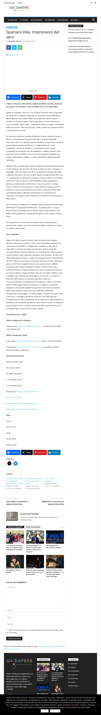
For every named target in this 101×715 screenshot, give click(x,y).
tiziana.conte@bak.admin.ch (29, 326)
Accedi (20, 3)
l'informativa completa (78, 705)
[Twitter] (14, 47)
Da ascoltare (12, 20)
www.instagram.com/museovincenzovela (22, 409)
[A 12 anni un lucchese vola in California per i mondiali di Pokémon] (15, 537)
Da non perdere (36, 20)
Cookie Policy (73, 686)
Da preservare (63, 20)
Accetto (45, 711)
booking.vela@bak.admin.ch (28, 392)
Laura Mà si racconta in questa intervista (17, 502)
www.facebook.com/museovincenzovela (21, 403)
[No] (98, 705)
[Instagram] (95, 3)
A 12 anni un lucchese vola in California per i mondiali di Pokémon (14, 547)
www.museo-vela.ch (14, 397)
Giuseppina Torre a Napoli (13, 571)
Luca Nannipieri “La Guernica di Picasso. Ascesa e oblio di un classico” (33, 548)
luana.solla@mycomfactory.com (28, 341)
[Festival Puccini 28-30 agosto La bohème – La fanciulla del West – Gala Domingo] (55, 561)
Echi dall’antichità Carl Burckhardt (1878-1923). (33, 481)
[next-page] (62, 527)
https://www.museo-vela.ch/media (30, 347)
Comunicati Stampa (14, 41)
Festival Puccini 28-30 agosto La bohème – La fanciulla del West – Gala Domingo (54, 573)
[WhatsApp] (19, 47)
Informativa (55, 711)
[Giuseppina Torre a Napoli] (15, 561)
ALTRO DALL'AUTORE (33, 527)
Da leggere (24, 20)
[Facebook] (91, 3)
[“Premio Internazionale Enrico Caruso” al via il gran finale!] (35, 561)
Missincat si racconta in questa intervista (53, 502)
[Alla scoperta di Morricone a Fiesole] (55, 537)
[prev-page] (60, 527)
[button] (93, 20)
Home (8, 25)
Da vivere (74, 20)
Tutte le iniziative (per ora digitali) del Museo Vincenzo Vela (14, 481)
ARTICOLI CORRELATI (15, 527)
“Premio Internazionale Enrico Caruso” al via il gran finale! (35, 572)
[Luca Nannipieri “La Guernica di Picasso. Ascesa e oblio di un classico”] (35, 537)
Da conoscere (50, 20)
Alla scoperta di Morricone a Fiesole (53, 546)
